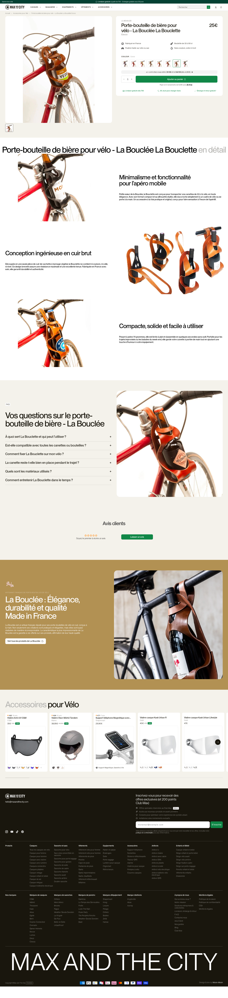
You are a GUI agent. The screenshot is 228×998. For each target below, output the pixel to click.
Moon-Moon (218, 982)
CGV (201, 906)
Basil (80, 922)
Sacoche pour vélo (61, 850)
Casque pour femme (38, 853)
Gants (81, 869)
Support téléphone (134, 850)
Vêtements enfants (183, 873)
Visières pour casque (135, 866)
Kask (32, 909)
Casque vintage (36, 873)
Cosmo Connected (37, 922)
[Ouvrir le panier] (221, 7)
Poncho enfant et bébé (185, 869)
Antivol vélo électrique (161, 869)
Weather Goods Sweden (64, 912)
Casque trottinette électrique (41, 886)
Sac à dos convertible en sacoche (64, 854)
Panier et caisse (109, 850)
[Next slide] (110, 69)
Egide (32, 915)
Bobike (106, 915)
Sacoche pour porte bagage (65, 859)
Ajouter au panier (175, 79)
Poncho (82, 860)
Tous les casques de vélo (40, 850)
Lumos (32, 935)
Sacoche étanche (61, 872)
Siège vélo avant (183, 856)
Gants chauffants (85, 876)
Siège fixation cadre (184, 863)
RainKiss (82, 899)
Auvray (130, 906)
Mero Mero (58, 902)
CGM (32, 899)
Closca (32, 942)
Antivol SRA (156, 860)
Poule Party (83, 912)
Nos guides (179, 924)
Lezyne (106, 906)
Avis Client (179, 921)
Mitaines (82, 882)
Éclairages (107, 853)
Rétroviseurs (108, 869)
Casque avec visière (38, 860)
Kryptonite (131, 899)
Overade (33, 925)
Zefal (105, 919)
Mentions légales (206, 909)
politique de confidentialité (144, 833)
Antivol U (155, 850)
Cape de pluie (84, 863)
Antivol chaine (157, 853)
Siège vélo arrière (183, 860)
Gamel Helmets (36, 929)
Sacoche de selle (61, 865)
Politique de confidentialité (209, 902)
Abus (32, 912)
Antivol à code (157, 866)
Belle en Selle (59, 922)
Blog (176, 927)
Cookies (29, 983)
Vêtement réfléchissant (88, 879)
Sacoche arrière (60, 878)
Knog (105, 902)
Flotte (81, 906)
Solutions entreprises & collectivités (184, 907)
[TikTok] (17, 832)
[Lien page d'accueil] (14, 7)
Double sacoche (60, 881)
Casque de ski (35, 879)
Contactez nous (181, 918)
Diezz (32, 938)
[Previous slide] (7, 69)
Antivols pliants (158, 863)
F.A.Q (177, 914)
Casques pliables (37, 869)
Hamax (106, 922)
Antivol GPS (156, 878)
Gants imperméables (87, 873)
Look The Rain (84, 909)
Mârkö (32, 902)
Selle (105, 856)
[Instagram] (6, 832)
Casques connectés (38, 866)
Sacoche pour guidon (62, 862)
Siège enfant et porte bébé (187, 853)
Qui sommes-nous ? (183, 899)
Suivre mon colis (7, 2)
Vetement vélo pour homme (90, 853)
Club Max (178, 931)
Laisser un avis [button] (137, 537)
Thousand (34, 906)
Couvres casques (134, 873)
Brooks (57, 906)
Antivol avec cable (159, 856)
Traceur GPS (132, 860)
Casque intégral (36, 882)
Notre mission (180, 902)
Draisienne (180, 876)
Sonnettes (131, 853)
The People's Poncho (87, 915)
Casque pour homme (38, 856)
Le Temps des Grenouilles (89, 902)
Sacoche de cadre (61, 868)
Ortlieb (57, 899)
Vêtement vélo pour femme (89, 850)
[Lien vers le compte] (215, 7)
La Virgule (58, 915)
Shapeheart (107, 899)
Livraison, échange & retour (186, 911)
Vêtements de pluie (86, 856)
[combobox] (192, 7)
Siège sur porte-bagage (186, 866)
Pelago (106, 909)
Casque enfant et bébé (39, 876)
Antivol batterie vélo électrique (160, 874)
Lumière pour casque (111, 863)
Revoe (32, 932)
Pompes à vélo (133, 869)
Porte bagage (108, 860)
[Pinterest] (22, 832)
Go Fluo (57, 919)
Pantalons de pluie (86, 866)
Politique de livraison (207, 899)
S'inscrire (216, 824)
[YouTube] (12, 832)
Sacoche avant (60, 875)
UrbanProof (58, 925)
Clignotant (107, 866)
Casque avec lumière (38, 863)
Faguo (56, 909)
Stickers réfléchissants (136, 856)
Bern (32, 919)
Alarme (130, 863)
